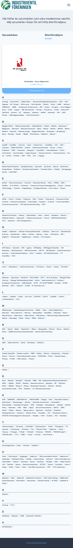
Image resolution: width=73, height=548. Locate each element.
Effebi (56, 183)
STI (49, 413)
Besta (46, 129)
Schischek (6, 402)
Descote (38, 167)
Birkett (5, 131)
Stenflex (42, 413)
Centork (5, 148)
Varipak (49, 462)
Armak (39, 110)
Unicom (26, 445)
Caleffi (5, 145)
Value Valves (39, 459)
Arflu (10, 110)
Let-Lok (28, 297)
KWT (13, 286)
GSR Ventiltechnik (58, 218)
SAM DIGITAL (22, 399)
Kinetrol (24, 278)
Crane (9, 156)
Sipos (31, 408)
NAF (4, 329)
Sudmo (50, 416)
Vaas (4, 456)
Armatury (48, 110)
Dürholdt (13, 172)
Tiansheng (15, 429)
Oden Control (13, 343)
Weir (13, 478)
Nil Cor (52, 329)
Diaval (55, 167)
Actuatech (14, 102)
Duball (57, 169)
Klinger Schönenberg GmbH (22, 280)
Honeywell (15, 237)
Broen (18, 134)
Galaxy (22, 215)
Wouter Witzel (44, 481)
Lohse (61, 297)
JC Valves (40, 267)
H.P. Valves (45, 237)
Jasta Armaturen (27, 267)
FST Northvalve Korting (30, 204)
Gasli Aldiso (31, 215)
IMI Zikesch (51, 250)
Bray (4, 134)
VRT (49, 467)
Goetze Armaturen (34, 218)
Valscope (6, 459)
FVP (43, 204)
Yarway (5, 505)
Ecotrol (28, 183)
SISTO (56, 408)
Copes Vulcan (31, 153)
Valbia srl (33, 456)
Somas (19, 410)
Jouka (56, 267)
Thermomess (40, 426)
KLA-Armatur (52, 278)
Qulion (4, 370)
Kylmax (20, 286)
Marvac (28, 313)
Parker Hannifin (8, 353)
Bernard (15, 129)
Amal (53, 104)
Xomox (5, 494)
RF (56, 383)
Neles (17, 329)
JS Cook (64, 267)
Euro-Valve (53, 188)
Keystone (15, 278)
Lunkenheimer (8, 299)
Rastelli (28, 381)
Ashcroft (65, 110)
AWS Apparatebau (17, 115)
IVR (13, 256)
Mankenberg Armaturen (24, 310)
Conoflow (41, 150)
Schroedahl (7, 405)
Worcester (31, 481)
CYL (35, 156)
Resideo (49, 383)
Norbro (66, 329)
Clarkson (6, 150)
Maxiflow (48, 313)
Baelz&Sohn (37, 126)
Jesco (49, 267)
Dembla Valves (27, 167)
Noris (4, 332)
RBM (35, 381)
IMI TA (41, 250)
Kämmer (5, 278)
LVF (17, 299)
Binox (67, 129)
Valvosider (6, 462)
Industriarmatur (64, 250)
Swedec (63, 416)
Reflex (11, 383)
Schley (28, 402)
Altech (46, 104)
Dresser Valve (46, 169)
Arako (47, 107)
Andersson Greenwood (28, 107)
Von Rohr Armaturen (36, 467)
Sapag (44, 399)
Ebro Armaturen (16, 183)
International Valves (19, 253)
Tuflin (23, 435)
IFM (23, 248)
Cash (29, 145)
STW (43, 416)
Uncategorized (8, 445)
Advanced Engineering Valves (45, 102)
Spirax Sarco (29, 410)
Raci (4, 381)
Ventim (10, 464)
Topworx (53, 429)
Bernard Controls (28, 129)
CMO (14, 150)
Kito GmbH (34, 278)
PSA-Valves (22, 359)
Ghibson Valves (8, 218)
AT (20, 112)
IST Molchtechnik (51, 253)
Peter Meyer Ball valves (26, 356)
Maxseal (57, 313)
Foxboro (42, 202)
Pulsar (31, 359)
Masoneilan (37, 313)
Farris (11, 199)
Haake (4, 232)
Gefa (40, 215)
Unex (19, 445)
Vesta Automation (30, 464)
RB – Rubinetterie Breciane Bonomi (53, 381)
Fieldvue (27, 199)
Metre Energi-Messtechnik (58, 315)
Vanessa (24, 462)
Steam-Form (31, 413)
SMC (62, 408)
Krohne (60, 280)
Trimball (30, 432)
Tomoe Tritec (41, 429)
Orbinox (40, 343)
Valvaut (49, 459)
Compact (31, 150)
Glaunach (21, 218)
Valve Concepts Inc (62, 459)
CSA (29, 156)
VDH (56, 462)
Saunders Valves (61, 399)
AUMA (43, 112)
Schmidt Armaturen (41, 402)
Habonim (13, 232)
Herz (46, 234)
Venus (18, 464)
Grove (46, 218)
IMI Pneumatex (31, 250)
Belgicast (6, 129)
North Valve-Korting (44, 332)
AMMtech (6, 107)
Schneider (55, 402)
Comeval (21, 150)
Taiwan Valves (8, 426)
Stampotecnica (8, 413)
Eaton (4, 183)
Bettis (53, 129)
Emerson (25, 186)
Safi (4, 399)
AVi (58, 112)
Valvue (16, 462)
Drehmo (17, 169)
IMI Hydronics (17, 250)
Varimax (40, 462)
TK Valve (25, 429)
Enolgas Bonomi (40, 188)
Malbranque (7, 310)
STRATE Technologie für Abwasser (16, 416)
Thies (50, 426)
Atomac (35, 112)
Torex (61, 429)
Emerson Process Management (43, 186)
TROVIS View (7, 435)
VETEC (43, 464)
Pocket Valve (60, 356)
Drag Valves (7, 169)
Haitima (46, 232)
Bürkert (44, 134)
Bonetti (13, 131)
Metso (4, 318)
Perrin (4, 356)
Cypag (41, 156)
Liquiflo (53, 297)
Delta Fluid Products (10, 167)
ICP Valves (6, 248)
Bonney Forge (24, 131)
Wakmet (5, 478)
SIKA (25, 408)
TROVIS (48, 432)
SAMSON (11, 399)
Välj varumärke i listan (48, 456)
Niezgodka (42, 329)
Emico (60, 186)
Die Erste (64, 167)
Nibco (34, 329)
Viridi (11, 467)
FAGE (4, 199)
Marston (5, 313)
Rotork (51, 386)
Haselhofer (15, 234)
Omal (23, 343)
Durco (4, 172)
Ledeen (13, 297)
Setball (60, 405)
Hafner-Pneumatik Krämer (30, 232)
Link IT (45, 297)
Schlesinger (18, 402)
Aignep (5, 104)
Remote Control (37, 383)
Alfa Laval (25, 104)
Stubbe (36, 416)
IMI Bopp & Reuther (51, 248)
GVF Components (24, 221)
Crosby (17, 156)
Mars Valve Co (17, 313)
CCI (56, 145)
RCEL (4, 383)
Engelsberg (27, 188)
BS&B (25, 134)
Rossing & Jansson (38, 386)
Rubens (27, 389)
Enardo (17, 188)
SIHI (19, 408)
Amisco (67, 104)
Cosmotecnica (59, 153)
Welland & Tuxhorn (34, 478)
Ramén (11, 381)
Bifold (60, 129)
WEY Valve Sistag (51, 478)
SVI (56, 416)
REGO (18, 383)
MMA (34, 318)
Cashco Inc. (38, 145)
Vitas (17, 467)
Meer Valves (30, 315)
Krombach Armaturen (11, 283)
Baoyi (47, 126)
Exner (62, 188)
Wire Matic (20, 481)
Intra (32, 253)
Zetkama (6, 516)
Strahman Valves (60, 413)
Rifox (4, 386)
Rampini (19, 381)
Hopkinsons (27, 237)
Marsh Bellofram (55, 310)
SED (33, 405)
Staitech (57, 410)
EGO (62, 183)
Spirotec (39, 410)
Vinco (67, 464)
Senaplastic (50, 405)
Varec (32, 462)
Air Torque (14, 104)
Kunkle (58, 283)
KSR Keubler (27, 283)
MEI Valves (41, 315)
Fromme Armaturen (10, 204)
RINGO (11, 386)
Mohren (41, 318)
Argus (17, 110)
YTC (12, 505)
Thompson (59, 426)
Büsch (52, 134)
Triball (22, 432)
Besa (39, 129)
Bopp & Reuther (38, 131)
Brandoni (51, 131)
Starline (20, 413)
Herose (39, 234)
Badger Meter (8, 126)
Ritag (26, 386)
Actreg (5, 102)
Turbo (30, 435)
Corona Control (45, 153)
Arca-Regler (65, 107)
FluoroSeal (32, 202)
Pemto (47, 353)
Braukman (61, 131)
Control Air (6, 153)
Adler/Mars (26, 102)
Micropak (13, 318)
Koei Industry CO (49, 280)
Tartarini (19, 426)
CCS (61, 145)
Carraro (22, 145)
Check (27, 148)
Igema (29, 248)
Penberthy (56, 353)
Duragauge (66, 169)
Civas (60, 148)
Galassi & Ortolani (9, 215)
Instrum (5, 253)
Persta (12, 356)
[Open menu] (69, 5)
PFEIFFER (42, 356)
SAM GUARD (34, 399)
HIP (62, 234)
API (41, 107)
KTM (36, 283)
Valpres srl (64, 456)
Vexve (50, 464)
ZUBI (22, 516)
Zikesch (15, 516)
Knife (37, 280)
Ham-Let (55, 232)
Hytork (36, 237)
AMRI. (14, 107)
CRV (23, 156)
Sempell (39, 405)
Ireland (39, 253)
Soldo (11, 410)
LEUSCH (37, 297)
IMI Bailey (38, 248)
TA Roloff (29, 426)
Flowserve (50, 199)
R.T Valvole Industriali (41, 389)
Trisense (39, 432)
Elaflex (5, 186)
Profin (12, 359)
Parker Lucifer (23, 353)
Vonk (24, 467)
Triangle (13, 432)
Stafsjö (48, 410)
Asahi (56, 110)
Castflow (49, 145)
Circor (53, 148)
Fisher (41, 199)
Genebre (55, 215)
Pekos (39, 353)
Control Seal (18, 153)
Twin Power (47, 435)
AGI (66, 102)
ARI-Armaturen (28, 110)
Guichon (11, 221)
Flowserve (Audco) (18, 202)
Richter (62, 383)
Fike (34, 199)
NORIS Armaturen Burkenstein (21, 332)
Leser (20, 297)
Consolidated (52, 150)
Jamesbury (13, 267)
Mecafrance (7, 315)
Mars (45, 310)
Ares (4, 110)
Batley (54, 126)
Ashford (5, 112)
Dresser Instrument (31, 169)
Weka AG (20, 478)
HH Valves (55, 234)
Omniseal (31, 343)
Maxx (65, 313)
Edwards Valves (39, 183)
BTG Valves (35, 134)
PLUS (50, 356)
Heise (24, 234)
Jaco (4, 267)
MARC (38, 310)
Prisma (5, 359)
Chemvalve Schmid (40, 148)
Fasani (18, 199)
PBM (33, 353)
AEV (61, 102)
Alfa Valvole (36, 104)
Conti (62, 150)
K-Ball (27, 286)
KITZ (43, 278)
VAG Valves (13, 456)
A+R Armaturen (32, 115)
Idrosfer (16, 248)
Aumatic (51, 112)
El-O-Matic (14, 186)
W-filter (55, 481)
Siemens (12, 408)
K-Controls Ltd (38, 286)
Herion (31, 234)
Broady (11, 134)
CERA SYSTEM (17, 148)
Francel (51, 202)
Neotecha (25, 329)
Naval (10, 329)
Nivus (59, 329)
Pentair (65, 353)
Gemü (46, 215)
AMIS (59, 104)
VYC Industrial (59, 467)
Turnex (38, 435)
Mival (21, 318)
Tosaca (5, 432)
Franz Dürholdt (62, 202)
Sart (51, 399)
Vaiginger (24, 456)
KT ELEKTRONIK (46, 283)
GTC (4, 221)
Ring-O (19, 386)
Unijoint (35, 445)
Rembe (26, 383)
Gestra (63, 215)
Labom (5, 297)
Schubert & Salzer (21, 405)
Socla (4, 410)
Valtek (29, 459)
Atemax (27, 112)
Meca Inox (18, 315)
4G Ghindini (7, 527)
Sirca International (44, 408)
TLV (32, 429)
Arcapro (55, 107)
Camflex (13, 145)
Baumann (63, 126)
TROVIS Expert (59, 432)
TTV (17, 435)
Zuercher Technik (33, 516)
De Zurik (47, 167)
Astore (14, 112)
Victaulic (59, 464)
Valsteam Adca (18, 459)
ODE (4, 343)
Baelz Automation (22, 126)
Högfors (5, 237)
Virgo (4, 467)
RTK (20, 389)
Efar (50, 183)
